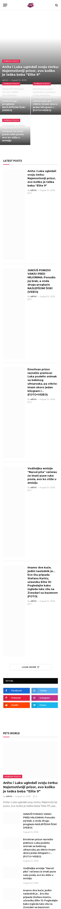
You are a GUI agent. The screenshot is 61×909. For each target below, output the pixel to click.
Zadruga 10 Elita (12, 776)
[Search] (56, 5)
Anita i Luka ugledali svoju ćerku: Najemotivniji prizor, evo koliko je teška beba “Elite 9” (30, 71)
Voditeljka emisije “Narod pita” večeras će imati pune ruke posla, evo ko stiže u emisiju (13, 133)
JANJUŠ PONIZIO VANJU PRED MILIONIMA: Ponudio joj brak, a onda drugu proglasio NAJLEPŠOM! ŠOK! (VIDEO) (14, 99)
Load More (29, 667)
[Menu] (5, 5)
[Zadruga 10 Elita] (30, 5)
